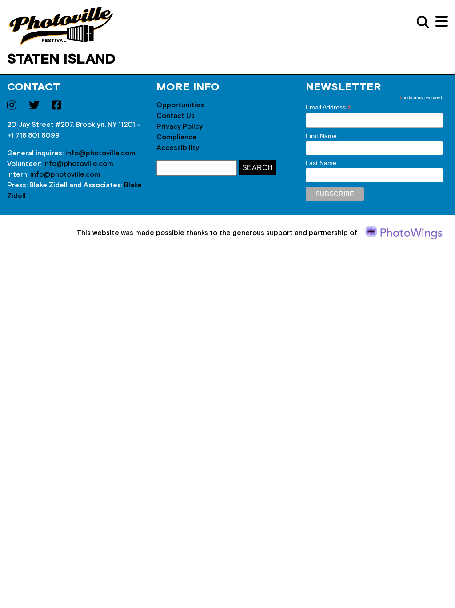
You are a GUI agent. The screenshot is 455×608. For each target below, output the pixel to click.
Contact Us (175, 115)
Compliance (176, 137)
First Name (321, 135)
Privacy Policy (179, 126)
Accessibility (177, 147)
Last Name (321, 162)
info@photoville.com (100, 153)
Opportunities (180, 105)
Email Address (328, 107)
